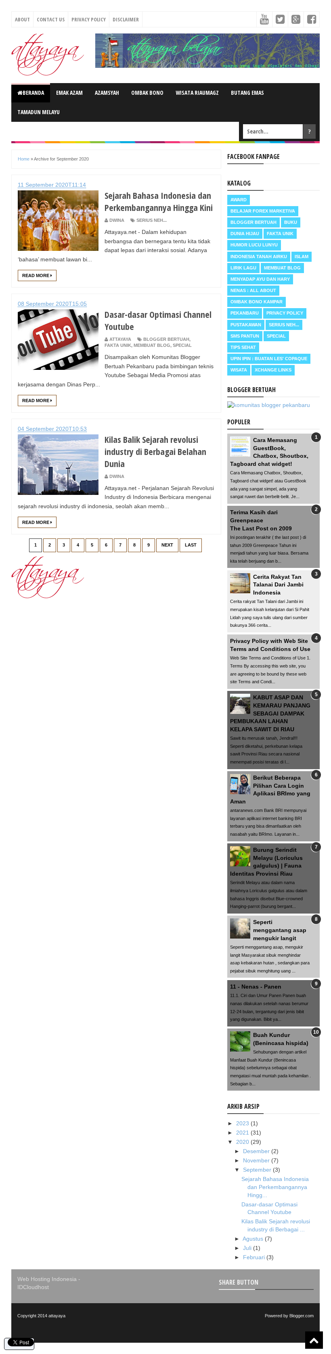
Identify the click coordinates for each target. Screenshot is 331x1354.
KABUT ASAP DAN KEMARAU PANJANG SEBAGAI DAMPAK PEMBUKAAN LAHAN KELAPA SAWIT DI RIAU (270, 713)
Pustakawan (245, 324)
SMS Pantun (244, 336)
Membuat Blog (152, 345)
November (257, 1160)
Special (182, 345)
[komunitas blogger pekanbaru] (268, 405)
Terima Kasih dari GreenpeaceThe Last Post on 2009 (261, 520)
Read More (36, 275)
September (258, 1169)
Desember (257, 1151)
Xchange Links (273, 369)
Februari (254, 1257)
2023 (243, 1123)
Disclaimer (126, 19)
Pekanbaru (244, 313)
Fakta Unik (118, 345)
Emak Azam (69, 92)
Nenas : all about (253, 290)
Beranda (33, 92)
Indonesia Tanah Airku (258, 256)
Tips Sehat (243, 347)
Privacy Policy (88, 19)
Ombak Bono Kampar (256, 301)
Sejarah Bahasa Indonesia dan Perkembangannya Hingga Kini (159, 201)
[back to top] (314, 1340)
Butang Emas (247, 92)
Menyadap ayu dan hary (260, 279)
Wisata (238, 369)
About (22, 19)
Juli (248, 1248)
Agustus (254, 1238)
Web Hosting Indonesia (47, 1279)
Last (191, 544)
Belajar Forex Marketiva (262, 211)
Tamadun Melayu (38, 112)
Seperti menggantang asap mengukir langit (279, 930)
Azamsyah (107, 92)
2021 (243, 1132)
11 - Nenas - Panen (255, 986)
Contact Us (51, 19)
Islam (301, 256)
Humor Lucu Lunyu (254, 244)
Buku (290, 222)
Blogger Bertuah (166, 339)
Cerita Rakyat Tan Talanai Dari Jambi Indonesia (278, 585)
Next (167, 544)
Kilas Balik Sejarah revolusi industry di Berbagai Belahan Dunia (155, 451)
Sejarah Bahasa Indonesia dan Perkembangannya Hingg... (275, 1187)
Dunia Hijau (244, 233)
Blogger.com (301, 1315)
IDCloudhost (33, 1287)
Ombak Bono (147, 92)
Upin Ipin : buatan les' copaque (268, 358)
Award (238, 199)
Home (23, 158)
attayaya (56, 1315)
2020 (243, 1142)
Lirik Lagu (243, 267)
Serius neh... (151, 220)
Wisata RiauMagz (197, 92)
